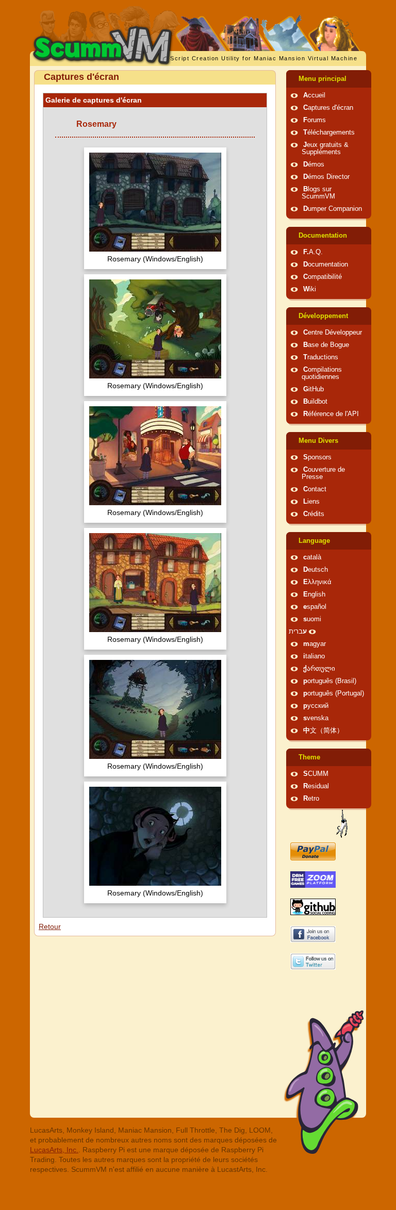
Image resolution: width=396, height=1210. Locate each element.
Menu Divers (318, 440)
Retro (311, 798)
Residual (316, 786)
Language (314, 540)
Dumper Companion (332, 208)
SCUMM (315, 773)
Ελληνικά (317, 582)
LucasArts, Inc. (54, 1150)
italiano (314, 656)
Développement (323, 316)
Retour (50, 926)
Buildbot (315, 401)
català (312, 557)
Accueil (314, 95)
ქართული (319, 668)
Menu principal (322, 78)
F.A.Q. (313, 252)
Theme (309, 757)
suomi (312, 619)
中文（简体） (323, 730)
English (314, 594)
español (314, 606)
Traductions (320, 357)
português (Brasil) (329, 681)
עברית (298, 631)
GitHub (313, 389)
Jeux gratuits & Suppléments (325, 148)
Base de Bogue (326, 345)
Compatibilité (322, 276)
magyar (314, 644)
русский (315, 705)
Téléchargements (329, 132)
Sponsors (317, 457)
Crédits (313, 514)
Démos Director (326, 176)
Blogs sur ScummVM (318, 193)
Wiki (309, 289)
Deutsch (315, 569)
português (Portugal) (333, 693)
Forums (314, 120)
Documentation (323, 235)
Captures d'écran (328, 107)
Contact (314, 489)
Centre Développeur (332, 332)
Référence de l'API (331, 414)
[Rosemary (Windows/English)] (155, 203)
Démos (313, 164)
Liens (311, 501)
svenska (315, 718)
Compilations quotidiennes (322, 373)
